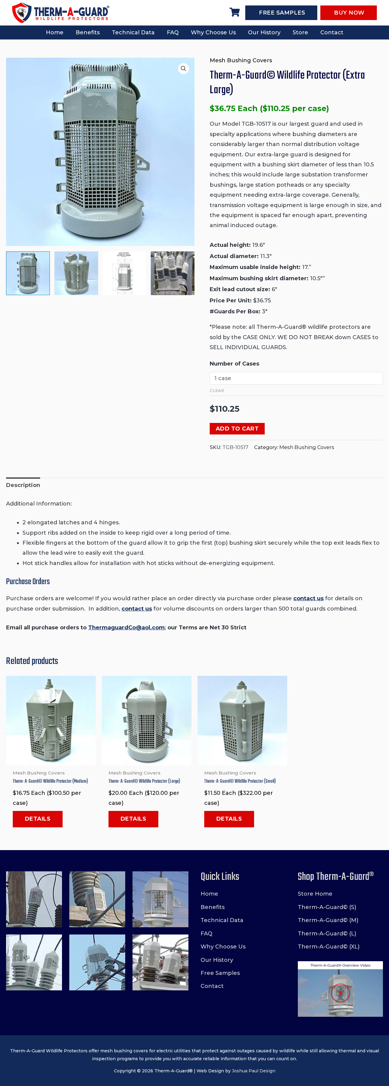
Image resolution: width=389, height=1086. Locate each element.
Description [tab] (23, 485)
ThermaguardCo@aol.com (126, 627)
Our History (264, 32)
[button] (183, 68)
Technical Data (133, 32)
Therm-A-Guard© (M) (328, 920)
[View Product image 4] (172, 273)
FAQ (173, 32)
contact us (308, 598)
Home (55, 32)
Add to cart (237, 428)
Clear (217, 390)
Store (300, 32)
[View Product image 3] (124, 273)
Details (38, 818)
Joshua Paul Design (253, 1071)
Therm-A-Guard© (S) (327, 907)
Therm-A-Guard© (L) (327, 933)
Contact (331, 32)
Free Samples (220, 973)
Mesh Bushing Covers (241, 60)
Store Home (315, 893)
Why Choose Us (213, 32)
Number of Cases (234, 363)
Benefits (88, 32)
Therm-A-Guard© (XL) (329, 946)
